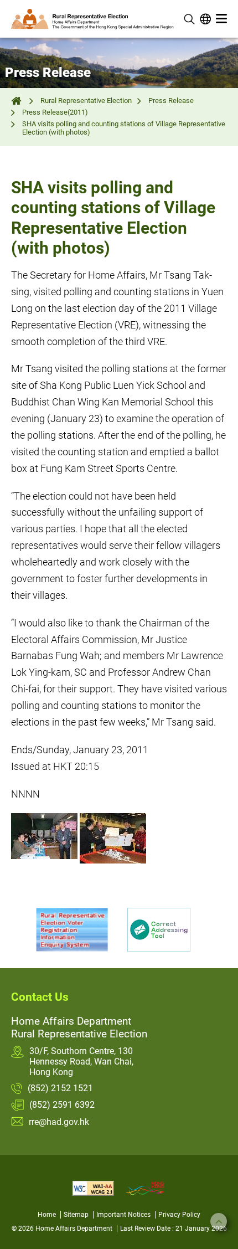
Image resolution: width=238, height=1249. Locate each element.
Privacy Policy (179, 1215)
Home (47, 1215)
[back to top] (218, 1221)
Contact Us (40, 997)
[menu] (221, 18)
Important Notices (123, 1215)
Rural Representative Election (86, 100)
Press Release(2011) (55, 112)
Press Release (171, 100)
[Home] (17, 100)
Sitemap (76, 1215)
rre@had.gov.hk (59, 1122)
